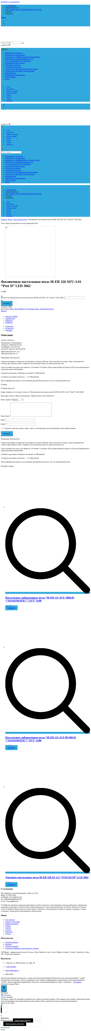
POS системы (10, 77)
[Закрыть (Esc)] (2, 1027)
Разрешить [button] (67, 982)
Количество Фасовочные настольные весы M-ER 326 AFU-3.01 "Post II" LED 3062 (32, 298)
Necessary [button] (4, 993)
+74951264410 (10, 6)
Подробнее (77, 982)
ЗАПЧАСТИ (10, 318)
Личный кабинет (11, 942)
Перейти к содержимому (10, 2)
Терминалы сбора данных (15, 63)
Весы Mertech (20, 309)
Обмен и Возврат (11, 924)
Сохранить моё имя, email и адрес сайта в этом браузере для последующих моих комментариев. (40, 428)
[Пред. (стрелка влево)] (2, 1029)
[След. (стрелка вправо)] (4, 1029)
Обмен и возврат (11, 93)
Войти (3, 17)
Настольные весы (20, 219)
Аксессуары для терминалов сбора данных (21, 69)
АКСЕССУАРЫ (11, 316)
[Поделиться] (4, 1027)
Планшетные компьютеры (15, 75)
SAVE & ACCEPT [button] (8, 1003)
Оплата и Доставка (12, 922)
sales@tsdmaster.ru (12, 970)
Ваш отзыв (5, 416)
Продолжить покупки (15, 1024)
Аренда (8, 97)
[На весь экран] (6, 1027)
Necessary (7, 995)
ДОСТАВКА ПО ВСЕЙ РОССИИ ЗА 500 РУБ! (23, 10)
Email (3, 424)
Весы (7, 79)
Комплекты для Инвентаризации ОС (19, 59)
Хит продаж (10, 89)
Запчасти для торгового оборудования (19, 71)
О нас (8, 87)
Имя (3, 420)
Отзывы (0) (9, 328)
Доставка (8, 330)
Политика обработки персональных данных (22, 948)
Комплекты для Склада (14, 53)
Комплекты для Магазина (15, 55)
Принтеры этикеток (12, 65)
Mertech (4, 311)
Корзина (8, 944)
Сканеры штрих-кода (13, 67)
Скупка (8, 99)
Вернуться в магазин (23, 1020)
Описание (9, 326)
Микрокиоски (10, 73)
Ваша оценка (6, 400)
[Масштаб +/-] (8, 1027)
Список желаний (11, 946)
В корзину (6, 303)
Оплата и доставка (12, 91)
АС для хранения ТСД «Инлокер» (18, 61)
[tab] (47, 326)
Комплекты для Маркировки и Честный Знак (22, 57)
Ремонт (8, 95)
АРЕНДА (9, 320)
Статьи (8, 934)
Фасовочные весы (47, 309)
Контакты (9, 101)
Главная (4, 219)
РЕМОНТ (9, 322)
